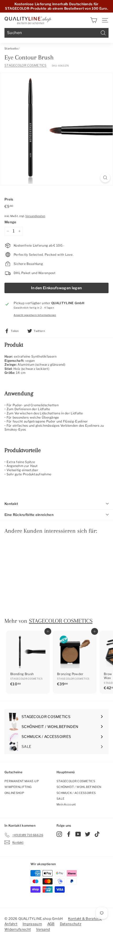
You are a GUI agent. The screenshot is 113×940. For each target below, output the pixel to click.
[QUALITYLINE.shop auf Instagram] (59, 834)
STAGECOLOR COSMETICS (25, 65)
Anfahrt (10, 924)
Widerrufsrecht (17, 929)
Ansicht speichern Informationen (35, 315)
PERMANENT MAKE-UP (21, 781)
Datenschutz (70, 924)
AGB (51, 924)
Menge (10, 222)
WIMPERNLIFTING (18, 787)
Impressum (32, 924)
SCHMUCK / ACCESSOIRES (76, 793)
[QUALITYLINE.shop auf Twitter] (87, 834)
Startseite (11, 48)
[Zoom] (105, 177)
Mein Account (66, 804)
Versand (43, 929)
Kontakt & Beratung (84, 918)
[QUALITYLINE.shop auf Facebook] (68, 834)
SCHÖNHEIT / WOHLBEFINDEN (78, 787)
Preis (8, 199)
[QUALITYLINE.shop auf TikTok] (97, 834)
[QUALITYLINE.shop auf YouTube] (78, 834)
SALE (60, 798)
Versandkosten (35, 216)
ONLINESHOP (14, 793)
